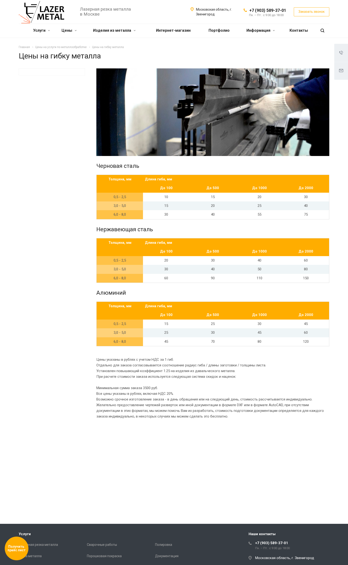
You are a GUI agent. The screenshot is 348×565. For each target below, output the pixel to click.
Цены (67, 30)
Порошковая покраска (104, 556)
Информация (258, 30)
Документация (166, 556)
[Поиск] (322, 31)
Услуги (39, 30)
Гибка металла (30, 556)
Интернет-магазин (173, 30)
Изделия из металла (112, 30)
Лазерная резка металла (38, 545)
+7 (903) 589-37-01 (267, 10)
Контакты (299, 30)
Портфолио (219, 30)
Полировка (163, 545)
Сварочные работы (102, 545)
